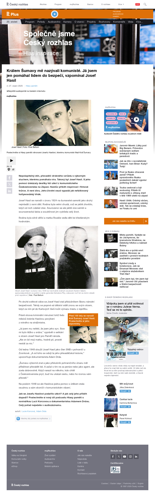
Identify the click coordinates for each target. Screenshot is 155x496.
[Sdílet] (13, 169)
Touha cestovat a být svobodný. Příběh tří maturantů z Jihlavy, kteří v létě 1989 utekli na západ (134, 191)
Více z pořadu (112, 231)
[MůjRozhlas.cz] (11, 96)
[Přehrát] (11, 161)
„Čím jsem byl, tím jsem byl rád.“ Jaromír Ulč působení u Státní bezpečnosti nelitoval (134, 282)
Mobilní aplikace (52, 466)
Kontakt (81, 470)
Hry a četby (110, 114)
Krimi (121, 114)
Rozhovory (104, 21)
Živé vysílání (111, 123)
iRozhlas (43, 4)
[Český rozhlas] (17, 4)
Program (58, 4)
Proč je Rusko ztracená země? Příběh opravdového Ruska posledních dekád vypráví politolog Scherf (133, 177)
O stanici (79, 21)
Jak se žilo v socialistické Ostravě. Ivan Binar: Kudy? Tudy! (133, 164)
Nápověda (82, 459)
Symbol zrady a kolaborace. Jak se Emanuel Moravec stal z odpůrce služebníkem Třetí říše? (132, 268)
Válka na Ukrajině (19, 455)
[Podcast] (9, 169)
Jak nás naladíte (85, 455)
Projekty (91, 21)
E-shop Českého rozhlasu (119, 297)
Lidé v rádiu (83, 463)
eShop (14, 466)
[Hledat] (145, 4)
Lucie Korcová (28, 411)
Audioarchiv (118, 14)
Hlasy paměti (31, 86)
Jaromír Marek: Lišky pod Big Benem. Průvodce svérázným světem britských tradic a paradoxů (133, 150)
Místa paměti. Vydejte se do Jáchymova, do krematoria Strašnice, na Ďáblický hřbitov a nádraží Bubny (133, 240)
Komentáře (119, 21)
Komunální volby (19, 459)
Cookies (104, 483)
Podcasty (49, 463)
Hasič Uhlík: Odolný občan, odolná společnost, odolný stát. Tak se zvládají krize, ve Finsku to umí (134, 204)
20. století (12, 21)
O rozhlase (105, 4)
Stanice (90, 4)
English (140, 483)
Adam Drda (41, 411)
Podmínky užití (129, 483)
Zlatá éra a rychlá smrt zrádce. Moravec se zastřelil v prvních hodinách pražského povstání (134, 254)
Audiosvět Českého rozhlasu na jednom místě (122, 134)
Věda (130, 21)
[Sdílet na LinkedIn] (9, 191)
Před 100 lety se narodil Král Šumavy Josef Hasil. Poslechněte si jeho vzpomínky (82, 319)
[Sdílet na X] (9, 184)
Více (139, 21)
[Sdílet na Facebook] (9, 178)
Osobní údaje (115, 483)
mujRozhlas (74, 4)
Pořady (41, 21)
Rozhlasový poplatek (87, 473)
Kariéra (81, 466)
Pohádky (110, 118)
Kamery (116, 16)
